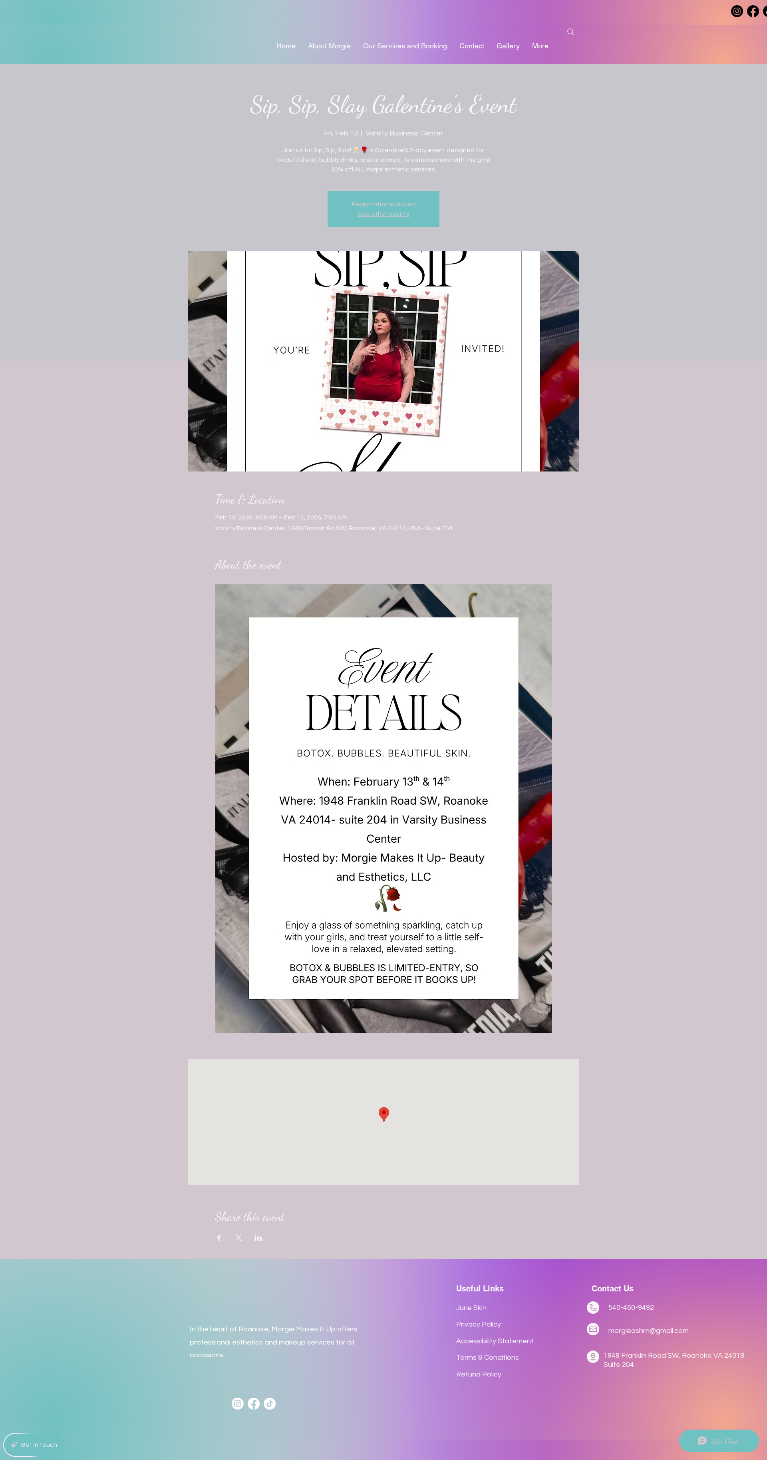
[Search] (570, 32)
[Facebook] (753, 11)
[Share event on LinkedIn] (258, 1238)
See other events (383, 214)
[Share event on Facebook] (219, 1238)
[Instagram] (737, 11)
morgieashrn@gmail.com (648, 1331)
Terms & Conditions (487, 1357)
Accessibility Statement (495, 1341)
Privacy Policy (478, 1324)
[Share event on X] (238, 1238)
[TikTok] (270, 1404)
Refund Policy (478, 1374)
